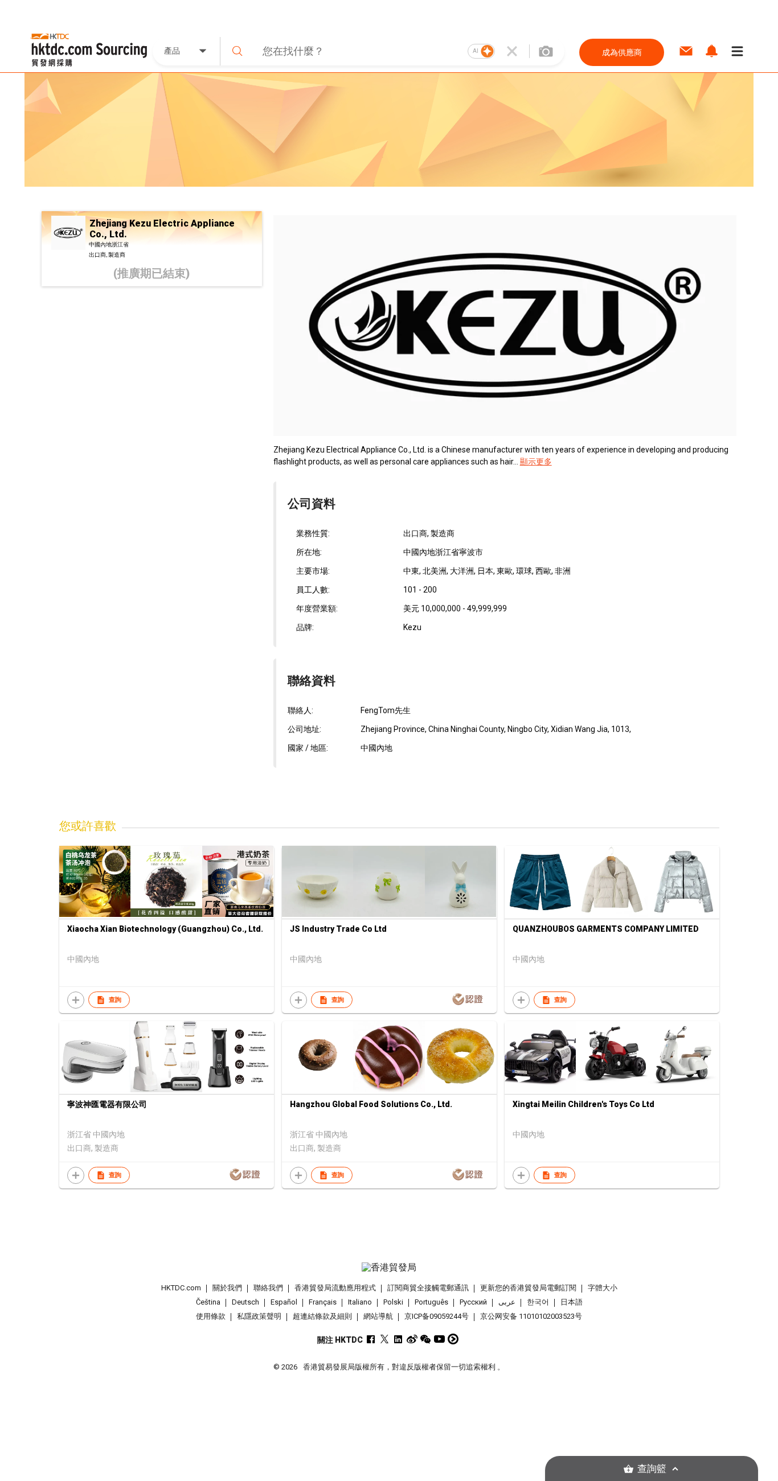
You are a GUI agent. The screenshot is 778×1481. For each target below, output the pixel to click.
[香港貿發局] (389, 1267)
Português (431, 1302)
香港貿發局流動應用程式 (335, 1287)
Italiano (360, 1302)
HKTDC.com (181, 1287)
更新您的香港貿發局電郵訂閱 (528, 1287)
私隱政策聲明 (259, 1316)
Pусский (473, 1302)
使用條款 (211, 1316)
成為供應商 (622, 52)
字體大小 (602, 1287)
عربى (506, 1302)
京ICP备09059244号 (436, 1316)
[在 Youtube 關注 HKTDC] (439, 1339)
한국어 (538, 1302)
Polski (393, 1302)
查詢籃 (651, 1468)
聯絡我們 (268, 1287)
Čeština (208, 1302)
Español (284, 1302)
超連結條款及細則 (322, 1316)
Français (323, 1302)
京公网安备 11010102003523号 (531, 1316)
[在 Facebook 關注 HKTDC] (371, 1339)
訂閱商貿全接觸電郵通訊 (428, 1287)
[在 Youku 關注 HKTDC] (453, 1339)
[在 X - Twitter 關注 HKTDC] (384, 1339)
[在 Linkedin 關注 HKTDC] (398, 1339)
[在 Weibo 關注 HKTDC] (412, 1339)
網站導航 (378, 1316)
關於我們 (227, 1287)
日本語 (571, 1302)
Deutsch (245, 1302)
